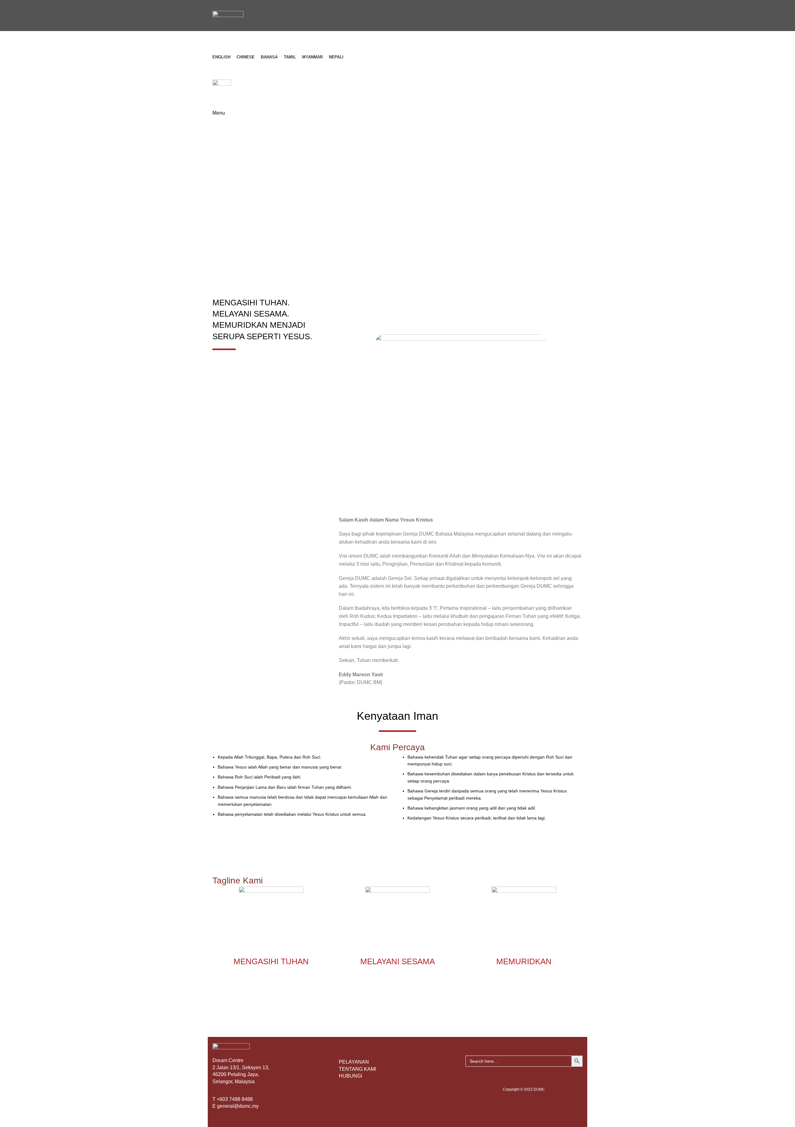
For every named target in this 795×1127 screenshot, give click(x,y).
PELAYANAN (354, 1062)
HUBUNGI (350, 1076)
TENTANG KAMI (357, 1069)
